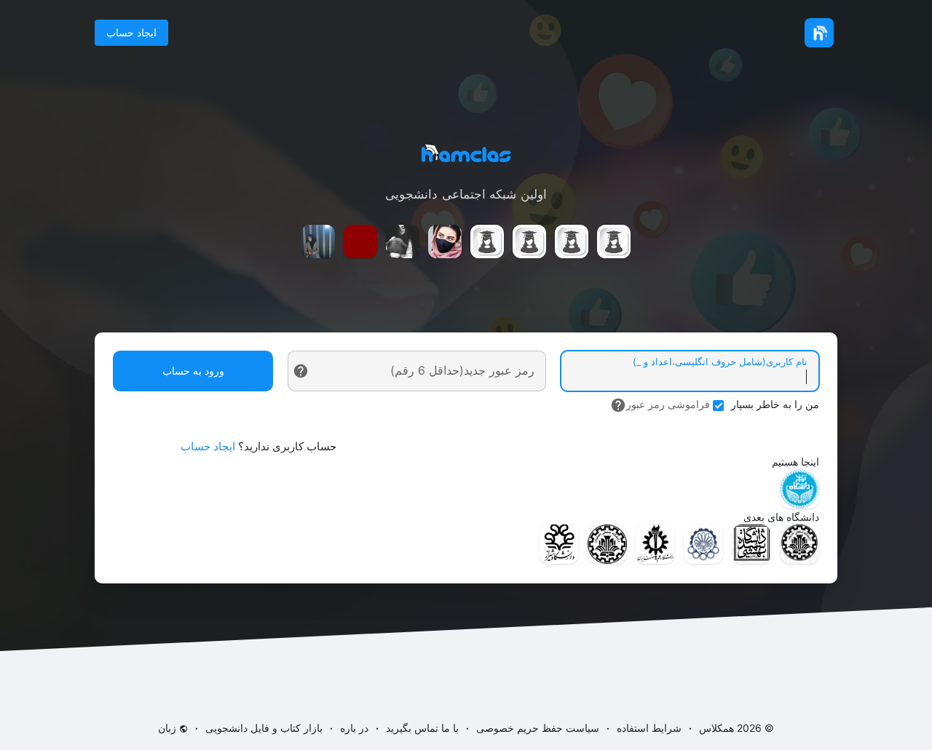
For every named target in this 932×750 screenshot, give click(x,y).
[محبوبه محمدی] (529, 241)
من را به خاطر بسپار (775, 404)
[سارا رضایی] (571, 241)
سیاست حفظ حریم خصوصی (537, 728)
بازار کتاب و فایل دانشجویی (264, 728)
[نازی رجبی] (402, 241)
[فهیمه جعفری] (487, 241)
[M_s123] (614, 241)
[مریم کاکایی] (318, 241)
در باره (354, 728)
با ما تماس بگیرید (422, 728)
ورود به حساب (193, 370)
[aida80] (445, 241)
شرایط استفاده (649, 728)
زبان (168, 728)
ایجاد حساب (131, 32)
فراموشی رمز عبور (668, 404)
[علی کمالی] (360, 241)
